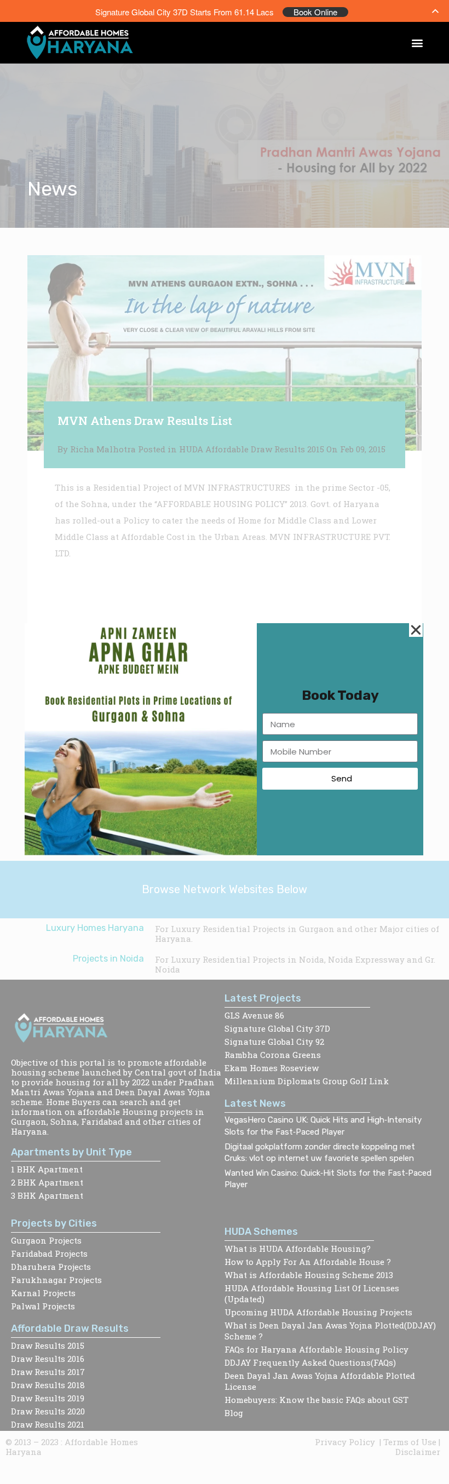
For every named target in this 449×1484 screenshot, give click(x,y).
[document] (224, 742)
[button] (417, 43)
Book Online (315, 12)
